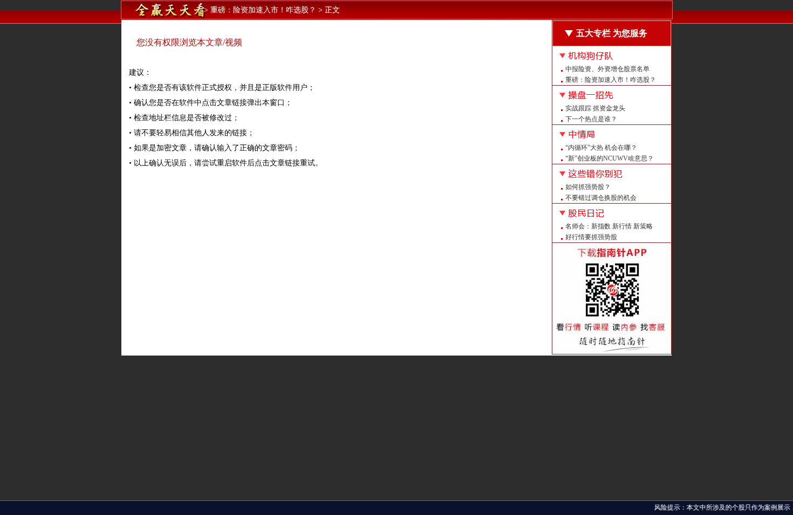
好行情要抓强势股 (591, 237)
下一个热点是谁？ (591, 119)
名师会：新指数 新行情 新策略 (609, 226)
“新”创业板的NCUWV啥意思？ (609, 158)
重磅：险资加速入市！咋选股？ (610, 79)
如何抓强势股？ (588, 187)
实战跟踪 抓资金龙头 (595, 108)
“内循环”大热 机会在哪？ (601, 147)
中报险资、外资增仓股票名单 (607, 69)
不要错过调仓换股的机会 (601, 197)
